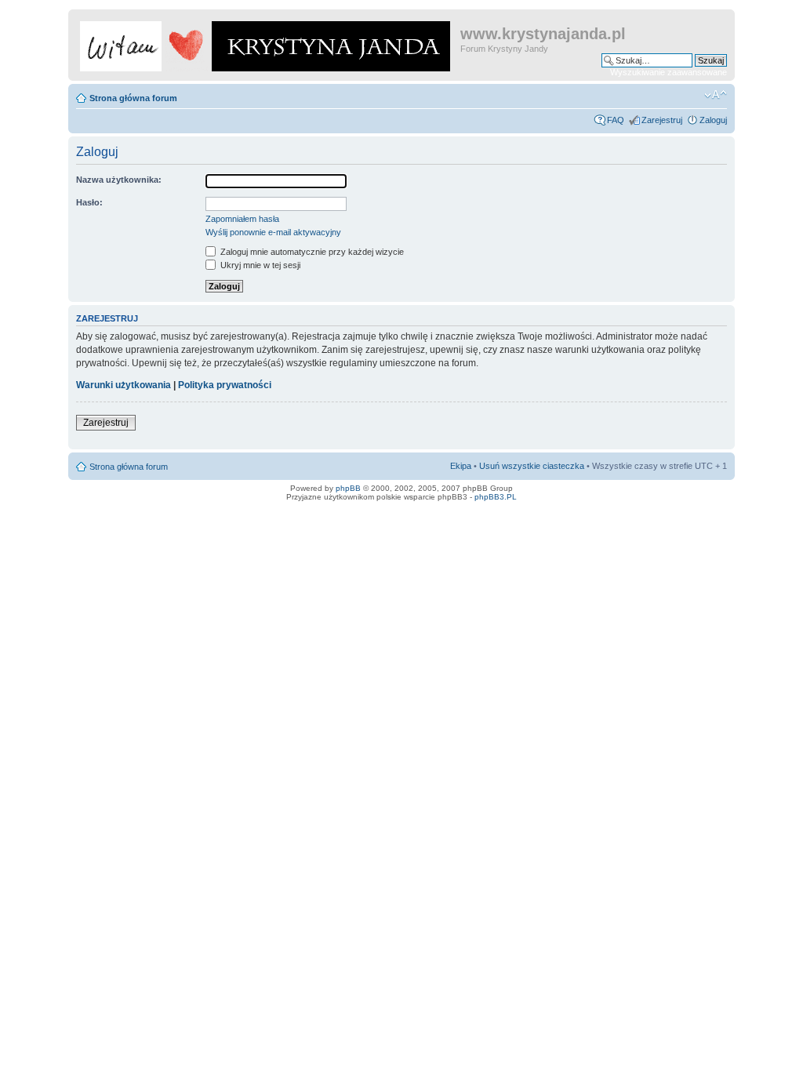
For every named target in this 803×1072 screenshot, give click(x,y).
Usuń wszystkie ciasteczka (531, 466)
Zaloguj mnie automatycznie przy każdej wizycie (311, 251)
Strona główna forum (133, 98)
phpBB (348, 488)
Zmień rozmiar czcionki (715, 95)
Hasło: (89, 202)
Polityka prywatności (224, 385)
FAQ (615, 120)
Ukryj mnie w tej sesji (259, 265)
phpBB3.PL (495, 496)
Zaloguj (713, 120)
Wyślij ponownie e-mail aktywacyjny (273, 232)
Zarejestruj (661, 120)
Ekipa (460, 466)
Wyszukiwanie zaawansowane (668, 72)
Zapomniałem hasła (242, 218)
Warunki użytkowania (123, 385)
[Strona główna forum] (266, 43)
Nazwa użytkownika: (119, 179)
